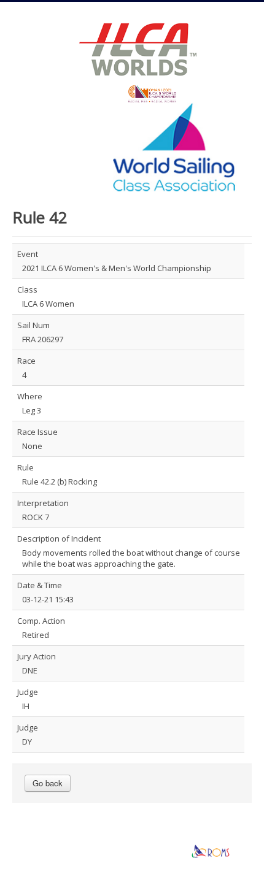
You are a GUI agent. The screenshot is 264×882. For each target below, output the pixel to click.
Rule (25, 467)
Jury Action (36, 656)
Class (27, 289)
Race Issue (37, 431)
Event (27, 253)
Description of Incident (59, 538)
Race (26, 360)
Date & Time (39, 585)
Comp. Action (41, 620)
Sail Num (33, 325)
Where (29, 396)
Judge (27, 691)
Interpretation (43, 502)
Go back (48, 783)
